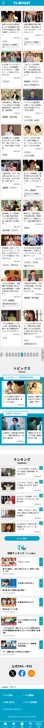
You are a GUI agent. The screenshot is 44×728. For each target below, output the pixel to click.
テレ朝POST (22, 3)
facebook (22, 673)
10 (25, 354)
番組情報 (27, 81)
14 (37, 354)
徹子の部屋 (13, 117)
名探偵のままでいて (30, 344)
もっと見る (22, 538)
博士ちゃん (14, 265)
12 (31, 354)
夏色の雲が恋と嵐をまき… (9, 305)
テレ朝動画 (29, 695)
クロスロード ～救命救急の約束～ (20, 377)
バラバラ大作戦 (29, 156)
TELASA (35, 262)
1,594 (42, 354)
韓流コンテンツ (29, 266)
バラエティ (6, 81)
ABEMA (36, 120)
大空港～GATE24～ (14, 413)
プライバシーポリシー (12, 709)
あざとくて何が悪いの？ (32, 85)
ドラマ (5, 41)
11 (28, 354)
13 (34, 354)
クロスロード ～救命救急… (10, 46)
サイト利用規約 (31, 702)
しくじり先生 (28, 120)
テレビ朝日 (8, 695)
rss (31, 673)
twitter (12, 673)
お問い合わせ (9, 702)
